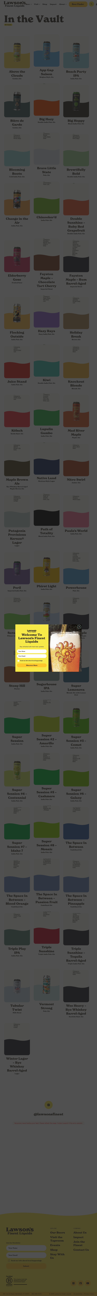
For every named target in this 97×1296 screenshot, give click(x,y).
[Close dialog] (79, 626)
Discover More (31, 665)
